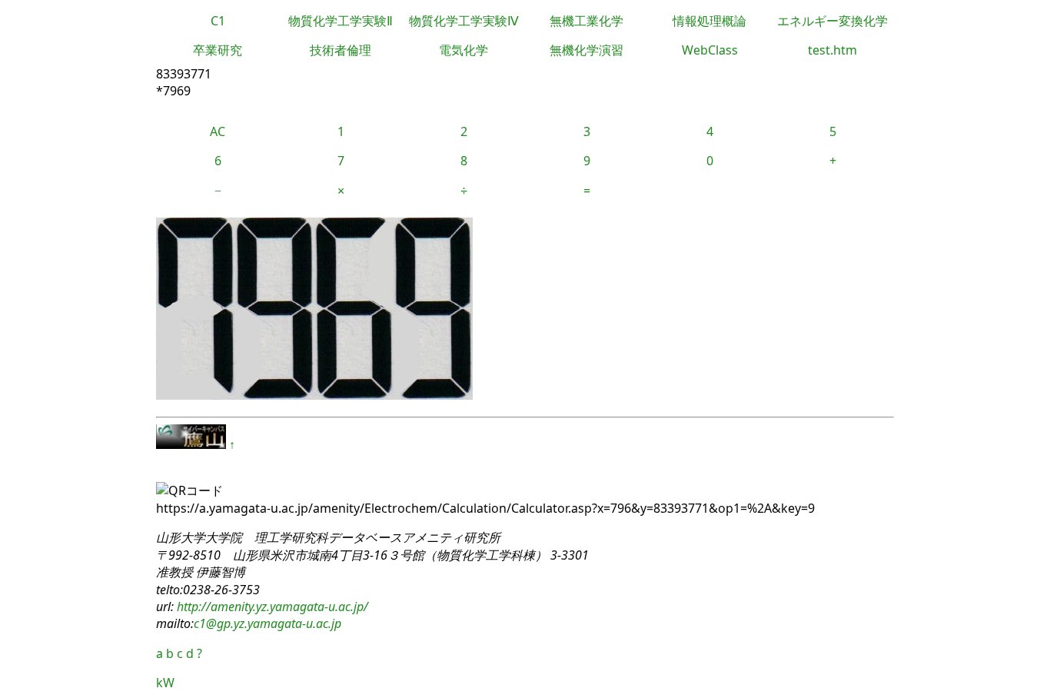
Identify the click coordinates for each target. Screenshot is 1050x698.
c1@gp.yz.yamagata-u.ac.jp (267, 623)
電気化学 (463, 50)
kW (165, 682)
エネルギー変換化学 (832, 20)
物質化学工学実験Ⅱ (340, 20)
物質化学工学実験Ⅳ (464, 20)
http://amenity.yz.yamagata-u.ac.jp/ (271, 606)
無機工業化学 (586, 20)
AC (217, 131)
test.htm (832, 50)
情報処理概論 (709, 20)
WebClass (710, 50)
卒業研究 (217, 50)
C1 (218, 20)
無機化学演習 (586, 50)
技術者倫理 (340, 50)
